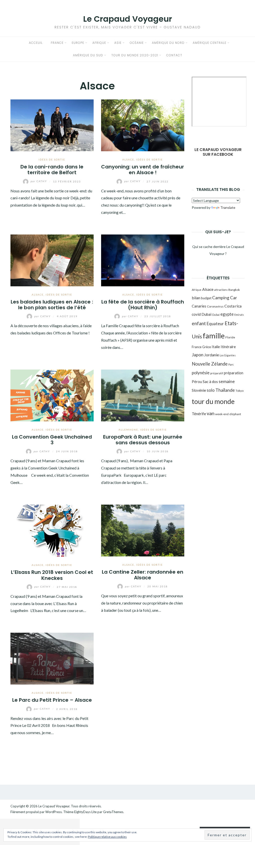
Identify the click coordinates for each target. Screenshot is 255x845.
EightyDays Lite (85, 812)
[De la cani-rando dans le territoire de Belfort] (52, 124)
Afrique (99, 43)
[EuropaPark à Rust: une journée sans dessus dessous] (142, 394)
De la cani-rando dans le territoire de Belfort (51, 169)
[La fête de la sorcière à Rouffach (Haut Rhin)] (142, 259)
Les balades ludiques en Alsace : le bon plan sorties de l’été (52, 304)
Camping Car (224, 297)
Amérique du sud (88, 55)
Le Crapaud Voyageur (127, 18)
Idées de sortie (52, 159)
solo (211, 390)
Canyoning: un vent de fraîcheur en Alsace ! (142, 169)
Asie (118, 43)
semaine (227, 381)
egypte (227, 314)
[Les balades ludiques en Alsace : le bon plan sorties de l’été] (52, 259)
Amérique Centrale (209, 43)
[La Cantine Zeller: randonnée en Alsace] (142, 530)
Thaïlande (225, 390)
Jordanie (211, 354)
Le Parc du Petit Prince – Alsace (52, 699)
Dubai (206, 314)
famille (214, 335)
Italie (216, 346)
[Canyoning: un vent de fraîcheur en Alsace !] (142, 124)
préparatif (216, 373)
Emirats (239, 314)
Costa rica (233, 306)
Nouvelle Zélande (210, 364)
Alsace (128, 159)
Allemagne (128, 429)
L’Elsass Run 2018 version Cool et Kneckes (52, 575)
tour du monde (213, 401)
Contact (174, 55)
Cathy (39, 181)
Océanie (137, 43)
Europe (78, 43)
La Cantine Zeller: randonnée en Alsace (142, 574)
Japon (197, 354)
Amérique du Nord (168, 43)
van (210, 413)
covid (196, 314)
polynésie (200, 372)
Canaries (199, 306)
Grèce (206, 347)
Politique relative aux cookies (107, 837)
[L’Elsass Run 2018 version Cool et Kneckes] (52, 530)
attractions (221, 289)
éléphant (235, 414)
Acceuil (36, 43)
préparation (233, 373)
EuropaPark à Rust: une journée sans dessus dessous (142, 439)
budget (206, 298)
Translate (227, 207)
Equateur (215, 323)
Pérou (197, 381)
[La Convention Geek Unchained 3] (52, 394)
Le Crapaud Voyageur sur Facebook (218, 152)
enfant (199, 323)
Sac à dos (210, 381)
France (57, 43)
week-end (222, 414)
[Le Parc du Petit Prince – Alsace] (52, 658)
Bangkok (234, 290)
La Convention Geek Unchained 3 (52, 439)
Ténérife (199, 413)
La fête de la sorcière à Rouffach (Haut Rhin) (142, 304)
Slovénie (199, 390)
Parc (231, 364)
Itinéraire (228, 346)
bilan (196, 297)
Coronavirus (215, 306)
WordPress (53, 812)
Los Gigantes (228, 355)
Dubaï (216, 314)
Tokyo (240, 390)
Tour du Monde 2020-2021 (134, 55)
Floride (230, 337)
